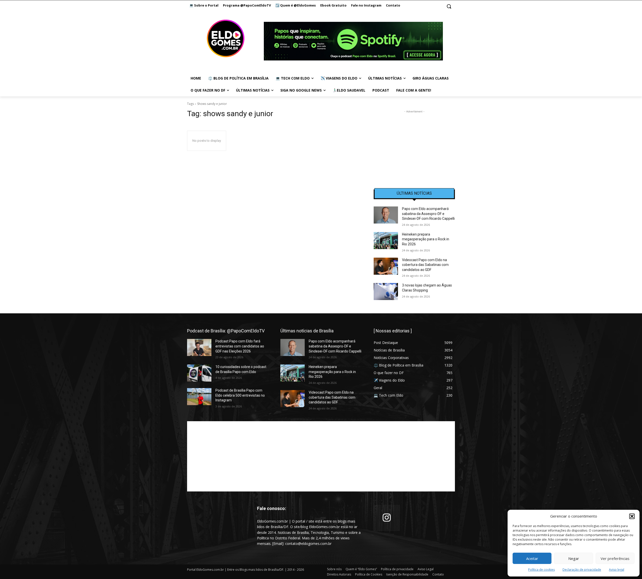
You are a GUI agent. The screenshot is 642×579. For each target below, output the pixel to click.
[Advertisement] (414, 145)
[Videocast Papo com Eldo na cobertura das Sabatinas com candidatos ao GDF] (386, 266)
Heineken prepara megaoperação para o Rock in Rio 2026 (425, 239)
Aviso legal (616, 569)
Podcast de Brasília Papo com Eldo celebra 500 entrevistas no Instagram (240, 395)
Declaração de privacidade (582, 569)
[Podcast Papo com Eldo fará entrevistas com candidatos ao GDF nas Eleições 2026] (199, 347)
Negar (573, 558)
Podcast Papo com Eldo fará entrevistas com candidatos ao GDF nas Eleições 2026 (239, 346)
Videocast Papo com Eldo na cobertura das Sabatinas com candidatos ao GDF (425, 265)
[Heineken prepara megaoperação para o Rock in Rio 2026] (386, 240)
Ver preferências (615, 558)
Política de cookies (541, 569)
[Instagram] (387, 518)
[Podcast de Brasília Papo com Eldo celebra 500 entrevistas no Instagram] (199, 396)
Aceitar (532, 558)
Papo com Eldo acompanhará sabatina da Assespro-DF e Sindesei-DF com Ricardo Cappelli (428, 214)
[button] (631, 516)
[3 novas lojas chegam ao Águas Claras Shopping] (386, 291)
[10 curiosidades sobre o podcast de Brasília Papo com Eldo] (199, 373)
